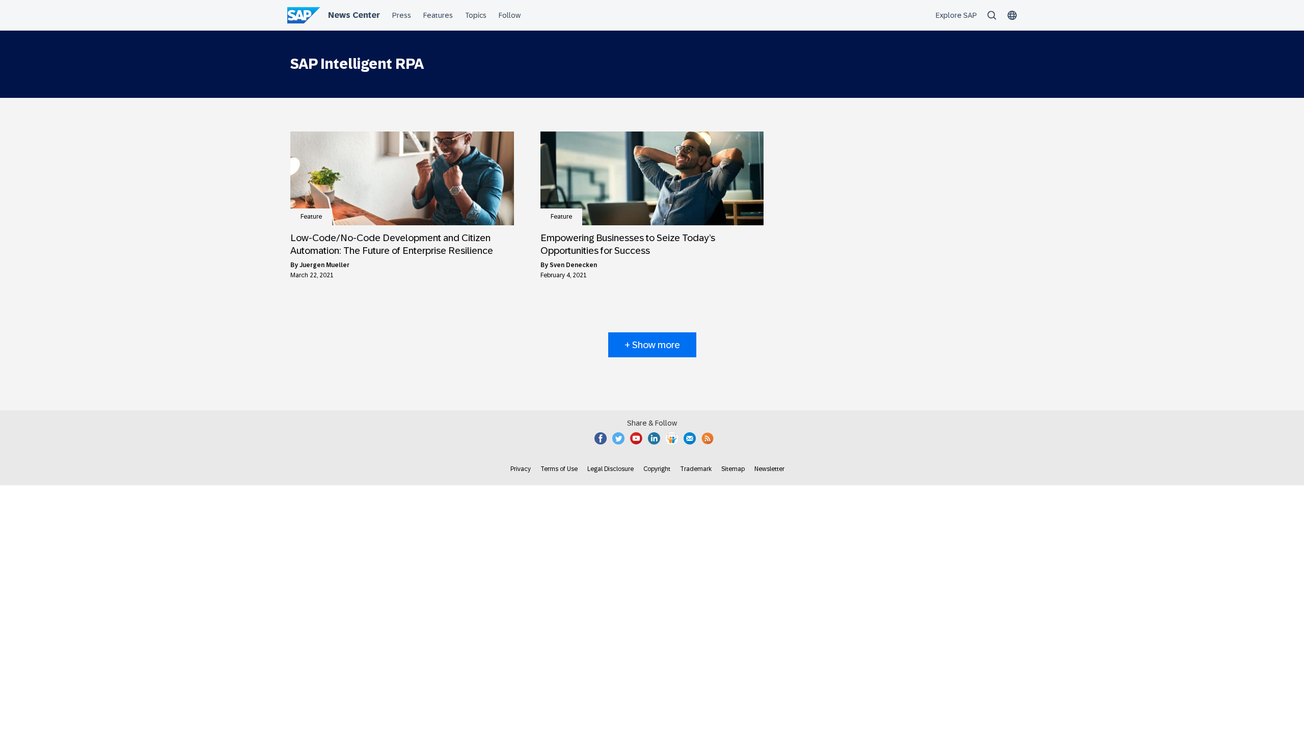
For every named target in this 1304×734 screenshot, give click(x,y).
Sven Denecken (573, 265)
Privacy (520, 469)
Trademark (696, 469)
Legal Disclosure (610, 469)
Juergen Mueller (324, 265)
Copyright (656, 469)
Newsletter (769, 469)
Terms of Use (559, 469)
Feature (311, 216)
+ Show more (652, 344)
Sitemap (733, 469)
